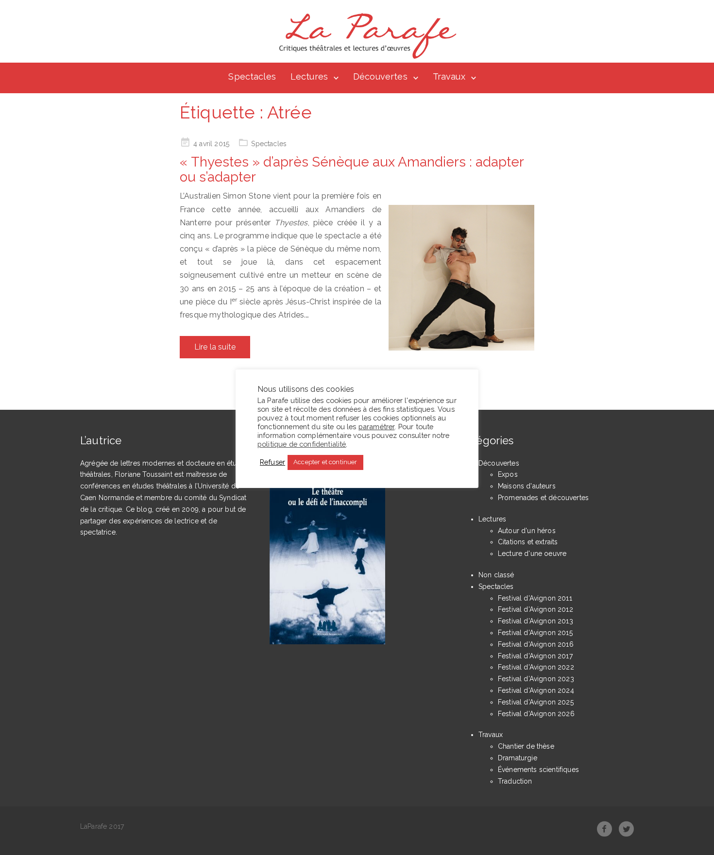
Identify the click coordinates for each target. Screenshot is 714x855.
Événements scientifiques (538, 769)
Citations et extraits (528, 542)
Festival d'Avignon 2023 (536, 679)
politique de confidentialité (301, 443)
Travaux (449, 76)
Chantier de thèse (526, 746)
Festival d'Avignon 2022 (536, 667)
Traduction (515, 781)
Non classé (496, 575)
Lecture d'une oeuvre (532, 553)
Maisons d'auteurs (527, 486)
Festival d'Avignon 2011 (535, 598)
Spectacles (252, 76)
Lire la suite (215, 347)
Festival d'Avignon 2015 (535, 633)
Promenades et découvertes (543, 498)
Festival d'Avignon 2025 (536, 702)
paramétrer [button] (376, 426)
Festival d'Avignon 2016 (536, 644)
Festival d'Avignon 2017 (535, 656)
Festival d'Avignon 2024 (536, 690)
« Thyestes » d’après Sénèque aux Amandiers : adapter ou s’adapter (352, 169)
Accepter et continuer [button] (325, 462)
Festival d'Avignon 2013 (535, 621)
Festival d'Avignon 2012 (535, 609)
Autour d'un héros (527, 531)
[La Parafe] (364, 36)
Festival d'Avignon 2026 (536, 714)
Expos (508, 474)
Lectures (309, 76)
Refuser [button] (272, 462)
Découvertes (380, 76)
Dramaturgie (517, 758)
